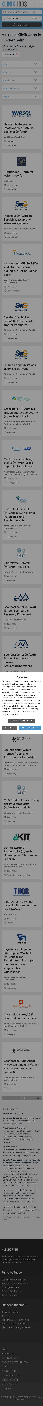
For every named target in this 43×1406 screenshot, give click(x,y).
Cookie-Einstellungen (21, 721)
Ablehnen (9, 728)
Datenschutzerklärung (10, 714)
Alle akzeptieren (30, 728)
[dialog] (21, 703)
